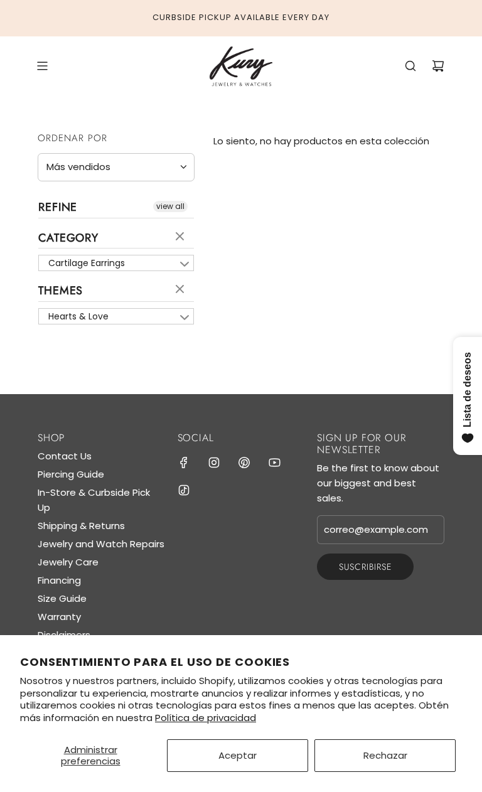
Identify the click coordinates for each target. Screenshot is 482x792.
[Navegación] (42, 66)
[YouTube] (274, 462)
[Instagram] (214, 462)
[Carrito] (438, 66)
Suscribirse (365, 566)
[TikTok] (184, 490)
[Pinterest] (244, 462)
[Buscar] (410, 66)
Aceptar (237, 755)
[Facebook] (184, 462)
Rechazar (385, 755)
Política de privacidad (205, 717)
